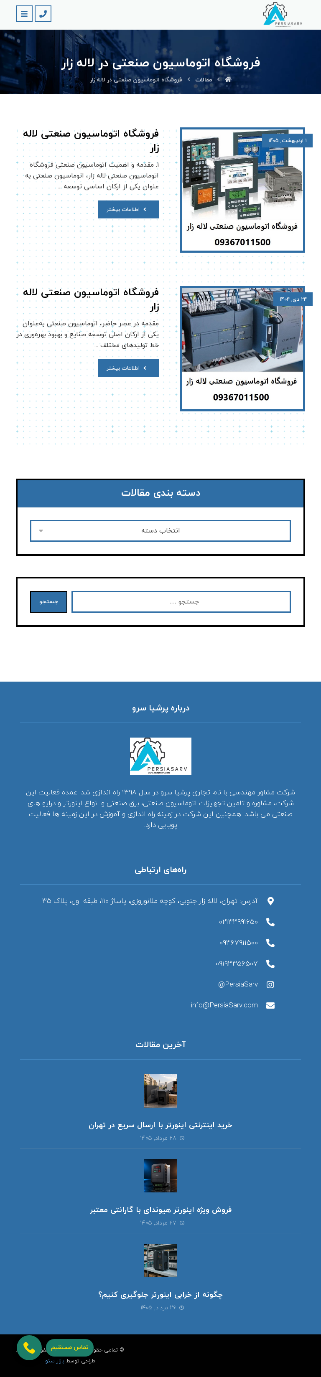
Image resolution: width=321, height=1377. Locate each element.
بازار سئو (54, 1361)
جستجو (48, 602)
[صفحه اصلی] (228, 80)
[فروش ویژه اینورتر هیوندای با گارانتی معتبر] (160, 1175)
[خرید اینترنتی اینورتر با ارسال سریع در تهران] (160, 1091)
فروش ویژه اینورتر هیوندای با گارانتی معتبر (161, 1210)
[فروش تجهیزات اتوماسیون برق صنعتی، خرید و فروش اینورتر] (284, 15)
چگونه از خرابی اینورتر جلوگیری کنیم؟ (160, 1295)
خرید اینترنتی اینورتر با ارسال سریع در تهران (160, 1125)
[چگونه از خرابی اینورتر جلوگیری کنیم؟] (160, 1260)
